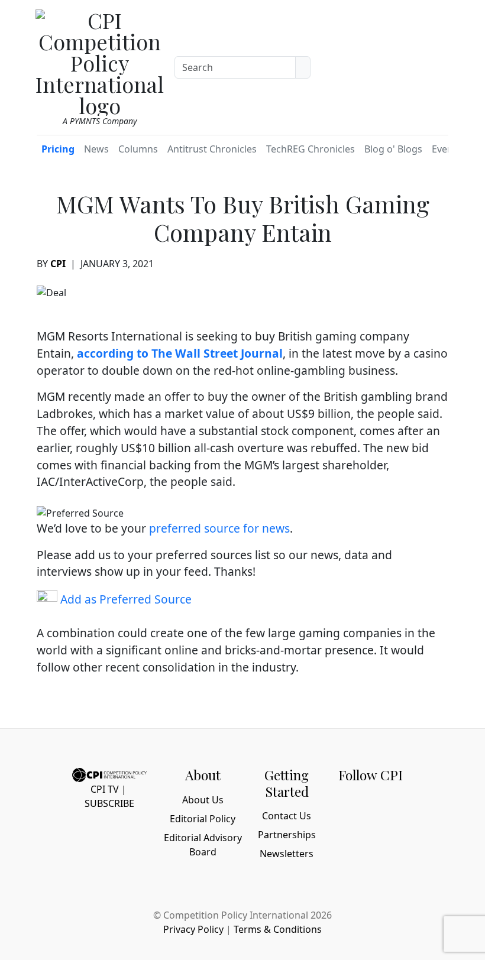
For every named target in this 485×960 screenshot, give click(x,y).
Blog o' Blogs (393, 148)
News (96, 148)
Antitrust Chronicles (212, 148)
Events (446, 148)
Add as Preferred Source (124, 599)
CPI (58, 263)
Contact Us (286, 815)
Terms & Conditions (278, 929)
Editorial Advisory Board (203, 844)
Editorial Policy (202, 818)
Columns (138, 148)
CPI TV (104, 789)
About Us (203, 799)
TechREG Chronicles (310, 148)
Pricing (58, 148)
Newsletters (286, 853)
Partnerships (287, 834)
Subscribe (109, 803)
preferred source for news (219, 528)
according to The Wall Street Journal (180, 353)
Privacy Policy (193, 929)
